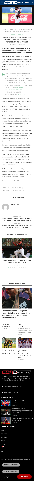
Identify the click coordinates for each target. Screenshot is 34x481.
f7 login (20, 326)
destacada (6, 187)
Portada (4, 29)
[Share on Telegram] (19, 198)
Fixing (20, 324)
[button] (3, 252)
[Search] (32, 2)
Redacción (13, 44)
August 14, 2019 (22, 94)
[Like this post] (11, 198)
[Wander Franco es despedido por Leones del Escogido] (17, 248)
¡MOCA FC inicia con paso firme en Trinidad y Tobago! (8, 352)
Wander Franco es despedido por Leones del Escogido (22, 411)
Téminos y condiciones (6, 325)
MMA (2, 451)
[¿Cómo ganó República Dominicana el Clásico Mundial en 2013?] (25, 343)
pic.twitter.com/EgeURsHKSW (13, 89)
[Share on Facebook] (13, 198)
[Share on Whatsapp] (17, 198)
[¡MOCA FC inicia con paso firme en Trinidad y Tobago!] (9, 343)
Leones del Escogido (18, 190)
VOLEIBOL (4, 437)
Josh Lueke (6, 190)
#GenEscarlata (19, 87)
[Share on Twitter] (15, 198)
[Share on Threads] (21, 198)
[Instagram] (7, 478)
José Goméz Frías (16, 187)
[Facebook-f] (3, 478)
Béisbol (11, 29)
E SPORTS (4, 434)
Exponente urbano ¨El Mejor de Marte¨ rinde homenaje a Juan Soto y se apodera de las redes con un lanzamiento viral (17, 314)
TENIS (3, 444)
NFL (2, 447)
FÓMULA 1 (4, 430)
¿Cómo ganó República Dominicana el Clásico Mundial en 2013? (24, 354)
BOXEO (3, 441)
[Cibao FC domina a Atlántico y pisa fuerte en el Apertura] (6, 420)
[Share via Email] (23, 198)
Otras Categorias (8, 426)
